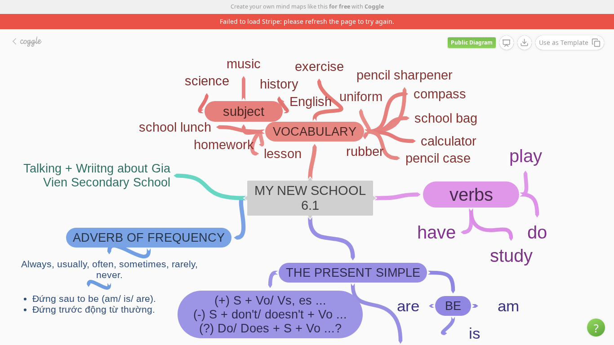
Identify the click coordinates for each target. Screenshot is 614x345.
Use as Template (563, 42)
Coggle (374, 6)
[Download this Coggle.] (524, 42)
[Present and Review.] (506, 43)
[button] (596, 327)
